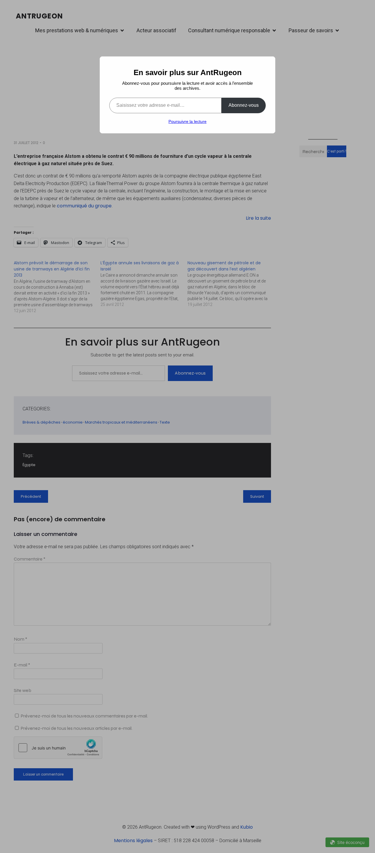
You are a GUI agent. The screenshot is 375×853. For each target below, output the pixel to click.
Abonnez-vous (244, 105)
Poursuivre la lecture (187, 121)
